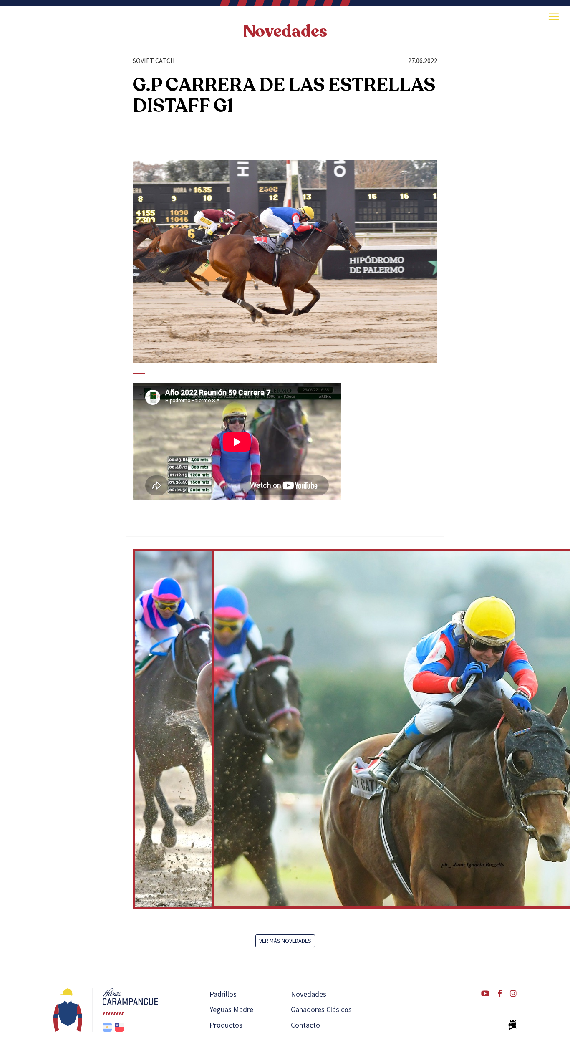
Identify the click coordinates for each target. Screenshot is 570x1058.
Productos (225, 1025)
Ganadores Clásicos (321, 1009)
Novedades (285, 31)
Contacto (305, 1025)
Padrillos (223, 994)
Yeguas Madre (231, 1009)
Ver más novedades (285, 940)
